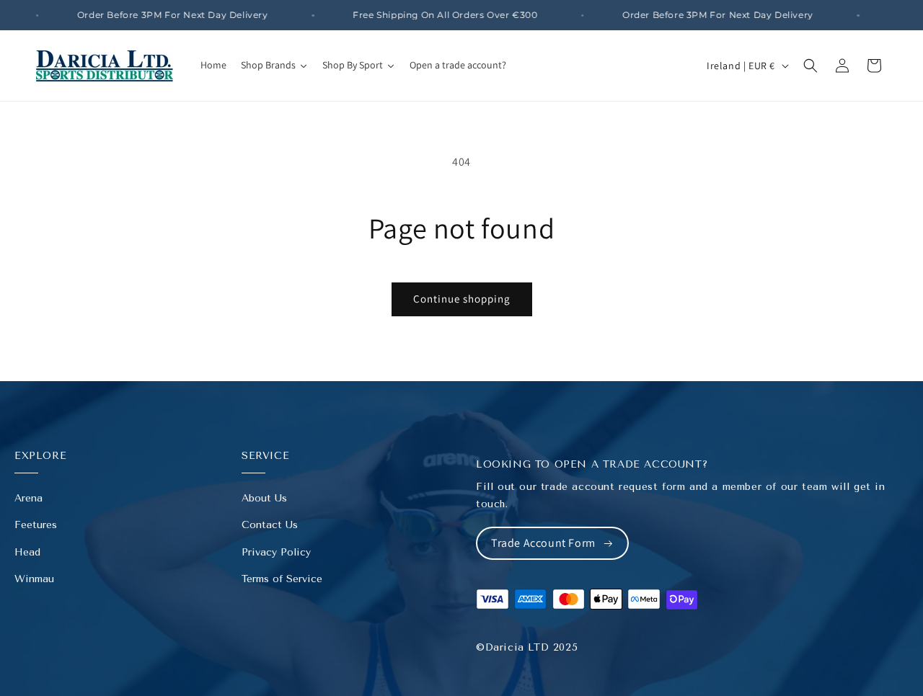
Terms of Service (282, 579)
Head (27, 552)
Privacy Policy (276, 552)
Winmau (34, 579)
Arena (28, 498)
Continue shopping (462, 298)
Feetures (35, 525)
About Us (264, 498)
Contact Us (270, 525)
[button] (810, 65)
